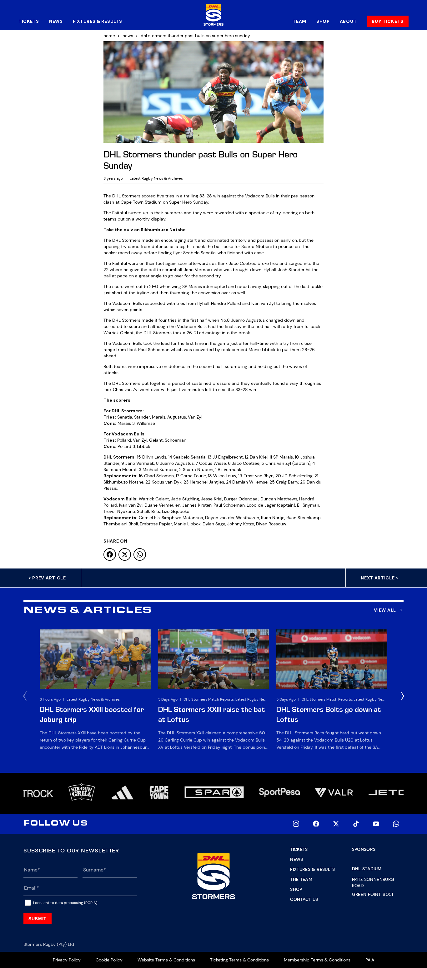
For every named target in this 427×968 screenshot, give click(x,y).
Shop (323, 21)
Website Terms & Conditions (166, 960)
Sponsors (364, 849)
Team (299, 21)
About (348, 21)
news (128, 35)
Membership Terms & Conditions (317, 960)
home (109, 35)
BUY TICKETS (388, 21)
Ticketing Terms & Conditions (239, 960)
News (56, 21)
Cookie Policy (109, 960)
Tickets (28, 21)
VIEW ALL (385, 610)
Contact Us (304, 899)
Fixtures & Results (97, 21)
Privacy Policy (67, 960)
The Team (301, 879)
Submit (37, 918)
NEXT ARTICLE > (380, 578)
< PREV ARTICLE (47, 578)
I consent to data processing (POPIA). (65, 902)
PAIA (369, 960)
